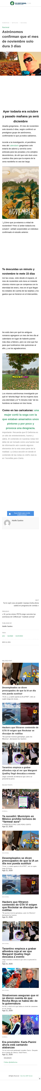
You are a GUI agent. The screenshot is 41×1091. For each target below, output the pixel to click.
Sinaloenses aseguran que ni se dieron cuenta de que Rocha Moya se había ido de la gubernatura (20, 999)
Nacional (24, 22)
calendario (14, 145)
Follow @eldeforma (10, 1062)
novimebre (19, 636)
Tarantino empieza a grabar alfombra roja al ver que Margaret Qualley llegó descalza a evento (19, 770)
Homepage (5, 22)
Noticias (15, 22)
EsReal (5, 811)
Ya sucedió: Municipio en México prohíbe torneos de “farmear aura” (19, 819)
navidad (10, 636)
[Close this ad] (39, 1078)
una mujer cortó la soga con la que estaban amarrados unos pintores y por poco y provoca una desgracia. (20, 419)
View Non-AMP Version (26, 1076)
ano (3, 636)
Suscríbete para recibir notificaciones (22, 514)
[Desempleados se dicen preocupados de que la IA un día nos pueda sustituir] (20, 674)
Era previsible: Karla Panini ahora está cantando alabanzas (19, 1045)
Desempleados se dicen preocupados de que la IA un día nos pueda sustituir (19, 690)
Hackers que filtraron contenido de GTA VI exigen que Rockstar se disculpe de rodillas (20, 730)
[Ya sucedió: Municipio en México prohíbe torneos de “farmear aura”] (20, 799)
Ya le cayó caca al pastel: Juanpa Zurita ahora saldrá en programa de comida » (21, 604)
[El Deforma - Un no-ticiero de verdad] (20, 3)
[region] (20, 12)
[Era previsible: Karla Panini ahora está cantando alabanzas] (20, 1025)
